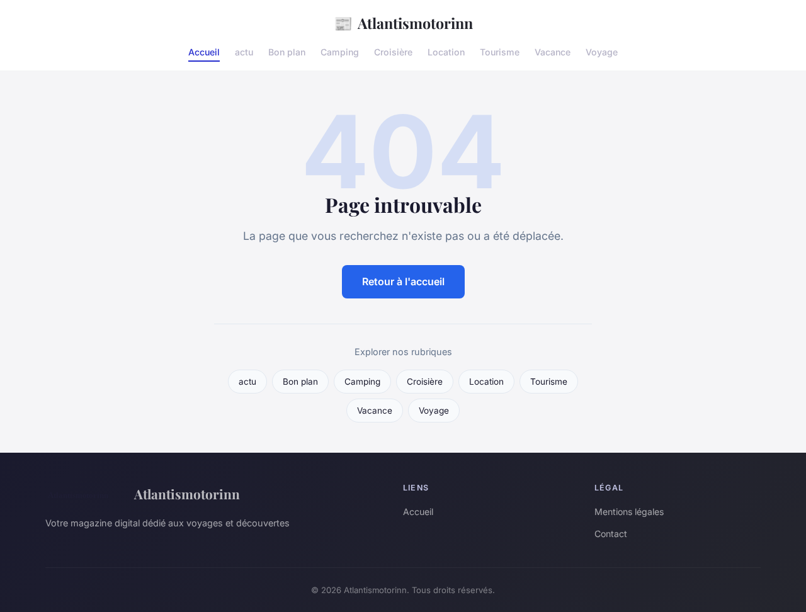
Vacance (552, 52)
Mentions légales (629, 511)
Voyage (602, 52)
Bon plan (286, 52)
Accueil (204, 52)
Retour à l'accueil (403, 281)
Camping (340, 52)
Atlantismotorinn (403, 23)
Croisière (393, 52)
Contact (610, 533)
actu (244, 52)
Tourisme (499, 52)
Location (446, 52)
